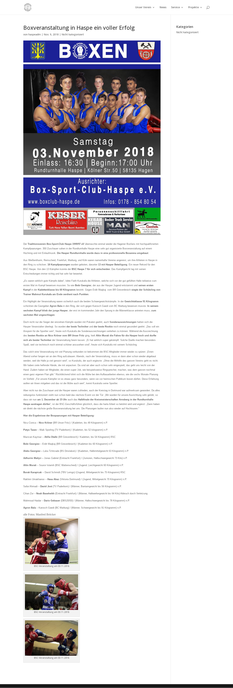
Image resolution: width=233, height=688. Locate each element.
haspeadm (34, 34)
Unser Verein (143, 7)
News (163, 7)
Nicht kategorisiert (73, 34)
